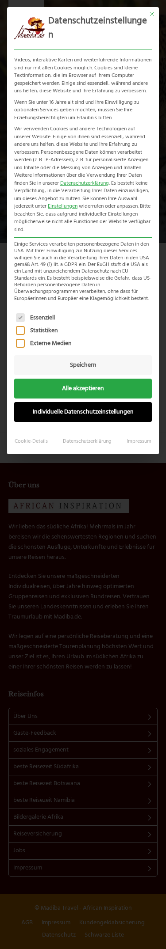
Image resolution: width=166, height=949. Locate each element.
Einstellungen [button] (62, 206)
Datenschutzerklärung (84, 183)
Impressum (139, 441)
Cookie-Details (31, 441)
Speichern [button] (83, 365)
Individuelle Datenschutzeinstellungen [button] (83, 412)
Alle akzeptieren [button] (83, 388)
